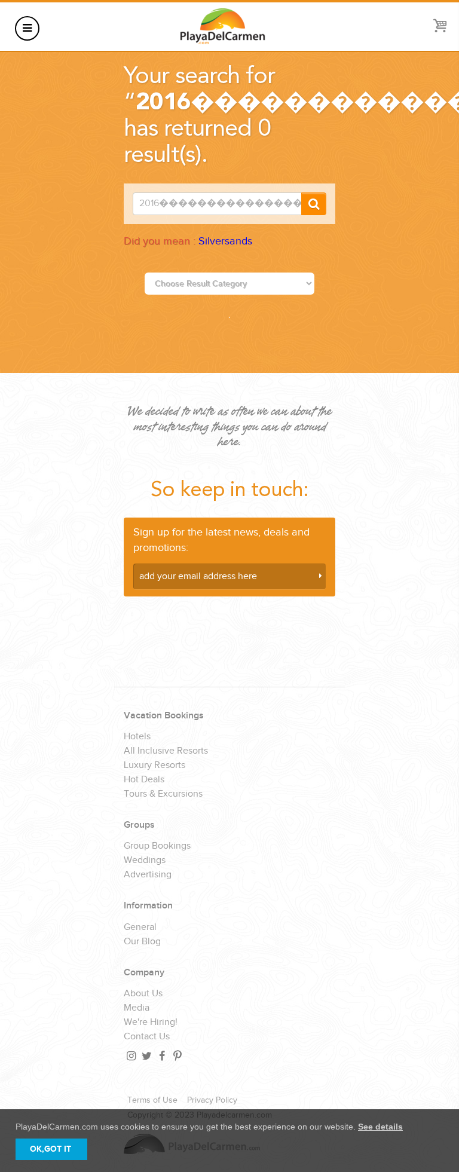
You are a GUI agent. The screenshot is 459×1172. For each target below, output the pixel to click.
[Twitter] (145, 1055)
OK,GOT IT (50, 1149)
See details (380, 1126)
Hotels (137, 737)
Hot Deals (144, 780)
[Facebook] (161, 1055)
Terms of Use (152, 1100)
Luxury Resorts (154, 765)
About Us (143, 994)
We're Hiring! (151, 1022)
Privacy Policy (212, 1100)
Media (136, 1008)
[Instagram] (130, 1055)
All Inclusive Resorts (166, 751)
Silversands (225, 241)
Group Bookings (157, 846)
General (140, 927)
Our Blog (142, 942)
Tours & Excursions (163, 794)
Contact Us (147, 1037)
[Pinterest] (176, 1055)
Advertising (148, 875)
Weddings (145, 860)
